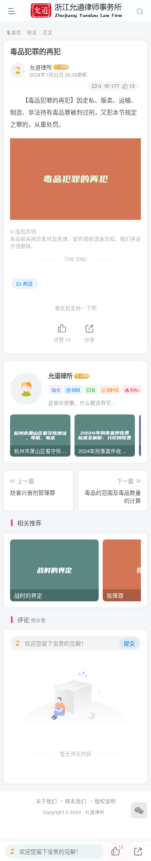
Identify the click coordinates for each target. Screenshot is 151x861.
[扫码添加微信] (139, 810)
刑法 (32, 32)
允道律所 (40, 67)
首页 (15, 32)
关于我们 (46, 801)
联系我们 (75, 801)
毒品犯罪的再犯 (35, 51)
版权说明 (105, 801)
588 (76, 389)
